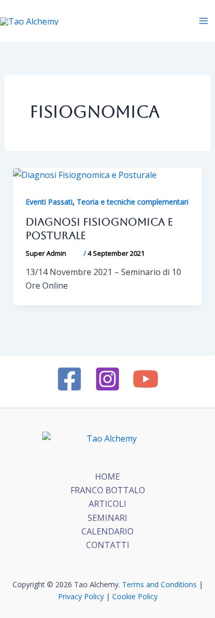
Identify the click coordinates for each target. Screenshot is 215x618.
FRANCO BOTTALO (107, 490)
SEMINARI (107, 518)
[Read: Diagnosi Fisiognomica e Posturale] (85, 174)
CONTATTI (107, 545)
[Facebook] (69, 379)
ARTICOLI (107, 503)
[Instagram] (107, 379)
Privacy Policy (81, 596)
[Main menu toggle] (203, 20)
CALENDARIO (107, 531)
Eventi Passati (49, 202)
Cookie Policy (135, 596)
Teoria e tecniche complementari (132, 202)
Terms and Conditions (159, 584)
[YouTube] (146, 379)
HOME (107, 476)
